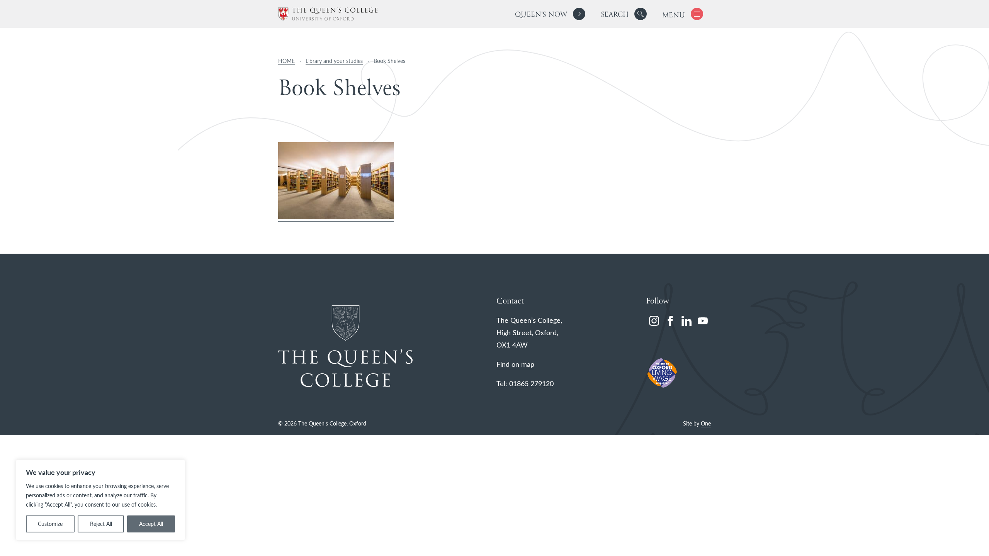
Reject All (101, 523)
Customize (50, 523)
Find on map (515, 364)
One (706, 423)
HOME (286, 60)
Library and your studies (334, 60)
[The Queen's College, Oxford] (327, 14)
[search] (623, 14)
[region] (100, 500)
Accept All (151, 523)
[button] (640, 14)
